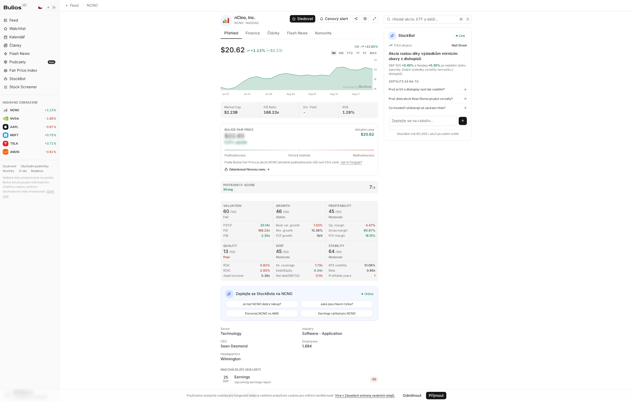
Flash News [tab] (297, 33)
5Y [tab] (364, 53)
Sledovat (305, 18)
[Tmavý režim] (51, 7)
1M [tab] (334, 53)
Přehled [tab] (231, 33)
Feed (74, 5)
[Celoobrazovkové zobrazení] (374, 18)
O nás (23, 171)
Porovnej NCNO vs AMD (262, 313)
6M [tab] (341, 53)
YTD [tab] (350, 53)
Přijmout (436, 395)
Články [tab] (273, 33)
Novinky (8, 171)
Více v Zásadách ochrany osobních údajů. (365, 395)
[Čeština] (40, 7)
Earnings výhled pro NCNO (337, 313)
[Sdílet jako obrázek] (365, 18)
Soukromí (9, 166)
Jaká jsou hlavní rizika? (336, 304)
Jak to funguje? (351, 162)
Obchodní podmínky (35, 166)
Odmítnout (412, 395)
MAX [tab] (373, 53)
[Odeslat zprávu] (463, 121)
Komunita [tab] (323, 33)
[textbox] (423, 121)
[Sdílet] (356, 18)
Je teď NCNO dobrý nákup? (262, 304)
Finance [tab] (253, 33)
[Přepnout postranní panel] (59, 201)
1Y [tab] (358, 53)
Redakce (37, 171)
